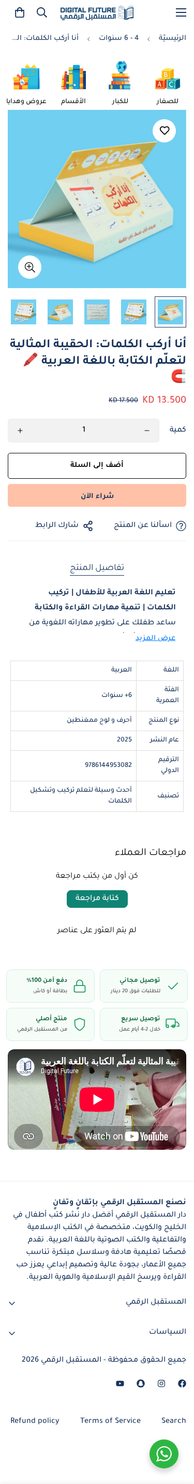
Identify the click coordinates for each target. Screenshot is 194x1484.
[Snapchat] (141, 1383)
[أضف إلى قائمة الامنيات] (164, 130)
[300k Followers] (182, 1383)
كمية (178, 430)
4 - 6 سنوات (119, 38)
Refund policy (34, 1422)
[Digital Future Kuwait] (97, 12)
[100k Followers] (161, 1383)
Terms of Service (110, 1422)
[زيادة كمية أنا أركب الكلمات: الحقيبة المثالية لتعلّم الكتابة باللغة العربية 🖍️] (20, 430)
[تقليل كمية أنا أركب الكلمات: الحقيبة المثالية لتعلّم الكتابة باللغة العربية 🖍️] (147, 430)
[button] (20, 12)
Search (173, 1422)
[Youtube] (120, 1383)
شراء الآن (97, 497)
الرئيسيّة (172, 38)
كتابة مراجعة (97, 899)
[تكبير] (29, 267)
